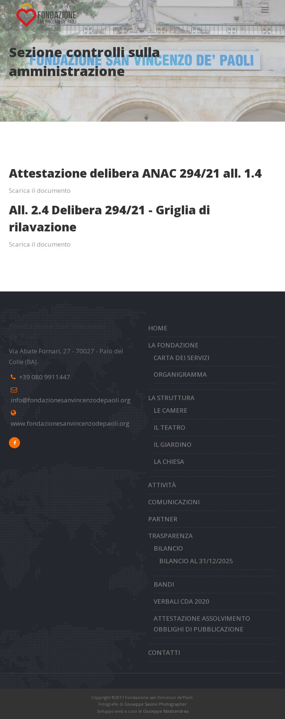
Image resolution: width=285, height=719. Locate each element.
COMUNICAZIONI (174, 502)
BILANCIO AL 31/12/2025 (196, 561)
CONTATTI (164, 652)
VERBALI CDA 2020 (181, 601)
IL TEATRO (169, 427)
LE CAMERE (170, 410)
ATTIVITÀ (162, 485)
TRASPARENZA (170, 535)
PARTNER (162, 519)
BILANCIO (168, 548)
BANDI (164, 584)
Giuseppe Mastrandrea (166, 711)
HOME (157, 328)
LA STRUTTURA (171, 397)
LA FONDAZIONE (173, 345)
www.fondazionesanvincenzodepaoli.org (70, 423)
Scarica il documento (40, 190)
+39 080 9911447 (44, 377)
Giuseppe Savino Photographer (155, 704)
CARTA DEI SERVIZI (181, 357)
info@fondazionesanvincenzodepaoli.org (71, 400)
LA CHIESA (169, 461)
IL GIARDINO (172, 444)
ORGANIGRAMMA (180, 374)
